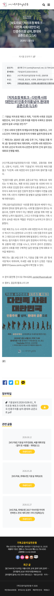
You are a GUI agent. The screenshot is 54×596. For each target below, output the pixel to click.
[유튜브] (27, 558)
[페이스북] (18, 558)
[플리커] (22, 558)
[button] (21, 407)
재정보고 (47, 590)
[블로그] (36, 558)
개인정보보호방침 (10, 590)
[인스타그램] (31, 558)
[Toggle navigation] (49, 5)
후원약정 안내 (37, 590)
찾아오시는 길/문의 (24, 590)
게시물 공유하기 (26, 56)
